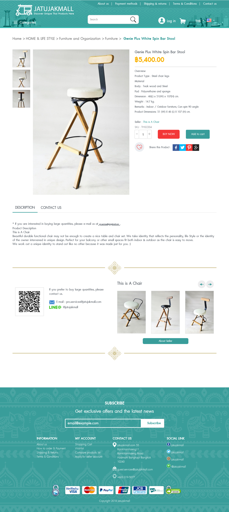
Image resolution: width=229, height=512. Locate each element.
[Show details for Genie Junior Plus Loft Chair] (199, 312)
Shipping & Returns (47, 453)
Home (17, 39)
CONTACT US (51, 208)
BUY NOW (169, 134)
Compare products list (87, 453)
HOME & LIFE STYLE (40, 39)
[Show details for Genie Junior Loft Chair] (131, 312)
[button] (167, 21)
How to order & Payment (51, 448)
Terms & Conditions (185, 3)
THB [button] (198, 21)
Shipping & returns (155, 3)
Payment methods (126, 3)
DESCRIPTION (25, 207)
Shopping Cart (83, 444)
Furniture (111, 39)
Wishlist (79, 448)
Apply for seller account (88, 457)
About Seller (165, 341)
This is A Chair (151, 122)
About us (103, 3)
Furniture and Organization (80, 39)
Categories (28, 22)
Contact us (209, 3)
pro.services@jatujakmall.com (109, 224)
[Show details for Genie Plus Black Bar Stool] (165, 312)
